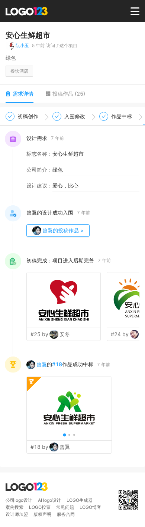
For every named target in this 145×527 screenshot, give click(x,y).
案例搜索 (14, 507)
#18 (57, 364)
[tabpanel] (72, 287)
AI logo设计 (49, 500)
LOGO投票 (40, 507)
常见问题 (65, 507)
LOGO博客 (90, 507)
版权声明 (42, 514)
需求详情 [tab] (23, 93)
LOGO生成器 (80, 500)
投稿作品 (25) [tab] (68, 93)
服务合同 (66, 514)
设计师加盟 (17, 514)
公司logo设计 (19, 500)
